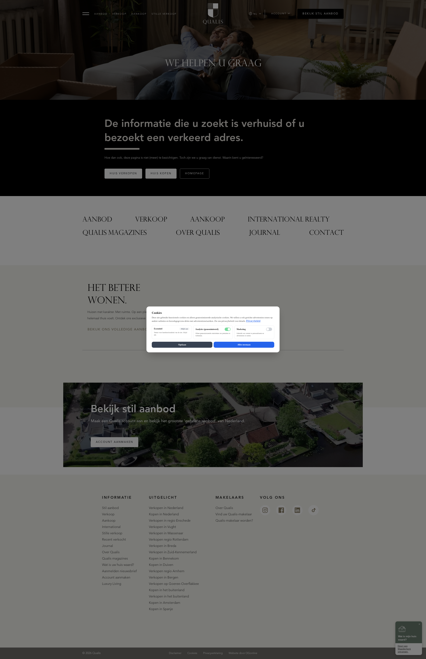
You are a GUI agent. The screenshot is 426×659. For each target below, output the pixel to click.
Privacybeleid (253, 320)
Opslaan (182, 345)
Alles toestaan (243, 345)
